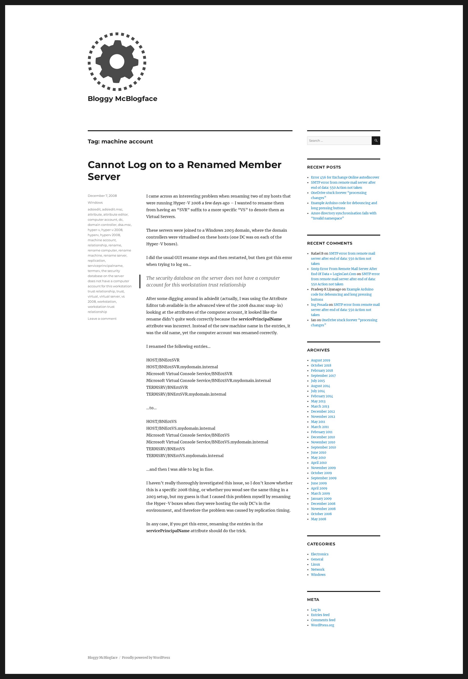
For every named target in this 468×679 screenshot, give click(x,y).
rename (114, 245)
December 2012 (323, 411)
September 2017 (323, 376)
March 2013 (320, 406)
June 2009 (319, 483)
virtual (93, 296)
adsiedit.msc (112, 209)
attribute (95, 214)
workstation (106, 301)
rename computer (102, 250)
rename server (115, 255)
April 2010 (319, 463)
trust (120, 291)
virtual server (109, 296)
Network (317, 570)
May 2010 (318, 458)
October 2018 (321, 365)
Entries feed (320, 615)
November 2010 (323, 442)
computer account (102, 219)
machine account (102, 240)
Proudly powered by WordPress (146, 658)
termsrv (94, 271)
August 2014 (320, 386)
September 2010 (323, 447)
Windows (95, 202)
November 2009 (323, 468)
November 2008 (323, 509)
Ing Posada (319, 305)
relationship (97, 245)
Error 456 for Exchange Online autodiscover (345, 177)
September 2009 (324, 478)
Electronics (320, 554)
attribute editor (115, 214)
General (317, 559)
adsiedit (94, 209)
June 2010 (318, 452)
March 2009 (320, 493)
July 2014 (318, 391)
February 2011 (321, 432)
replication (96, 260)
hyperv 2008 (110, 235)
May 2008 (318, 519)
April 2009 (319, 488)
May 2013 (318, 401)
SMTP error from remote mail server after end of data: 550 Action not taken (343, 258)
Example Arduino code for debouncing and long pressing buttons (342, 294)
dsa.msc (124, 225)
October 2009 (321, 473)
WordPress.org (322, 625)
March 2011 (320, 427)
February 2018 (322, 371)
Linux (315, 564)
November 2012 (323, 417)
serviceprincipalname (105, 266)
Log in (316, 610)
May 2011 (318, 422)
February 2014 (322, 396)
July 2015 (318, 381)
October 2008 (321, 514)
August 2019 (320, 360)
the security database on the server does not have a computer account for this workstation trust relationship (110, 281)
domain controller (102, 225)
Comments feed (323, 620)
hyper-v (94, 230)
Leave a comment (102, 318)
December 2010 (323, 437)
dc (121, 219)
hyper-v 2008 (111, 230)
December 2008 (323, 504)
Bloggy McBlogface (122, 98)
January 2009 (321, 499)
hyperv (93, 235)
